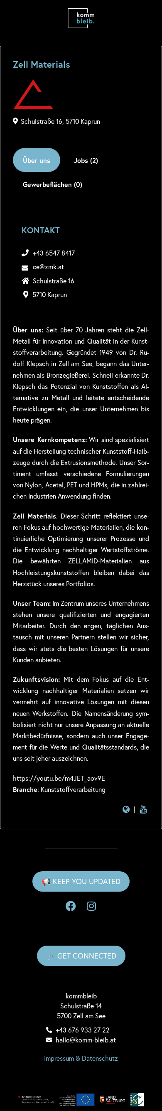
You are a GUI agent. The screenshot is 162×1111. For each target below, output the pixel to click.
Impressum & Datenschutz (81, 1058)
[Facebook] (70, 906)
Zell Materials (41, 64)
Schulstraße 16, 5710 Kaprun (60, 121)
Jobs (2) (86, 160)
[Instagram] (91, 906)
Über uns (36, 160)
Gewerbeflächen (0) (52, 184)
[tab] (36, 160)
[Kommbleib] (81, 18)
